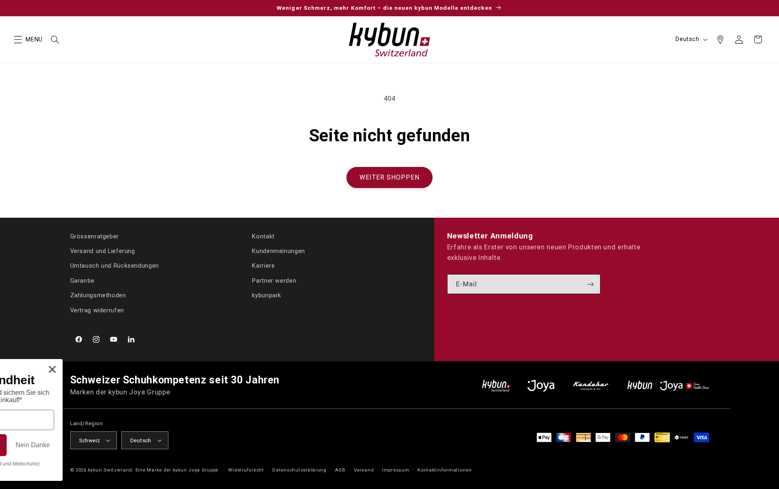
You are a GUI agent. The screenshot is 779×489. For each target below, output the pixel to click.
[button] (18, 39)
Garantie (82, 280)
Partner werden (274, 280)
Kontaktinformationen (444, 470)
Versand (364, 470)
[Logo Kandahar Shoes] (590, 386)
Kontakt (263, 236)
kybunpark (266, 295)
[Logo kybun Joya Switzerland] (668, 386)
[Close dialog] (280, 364)
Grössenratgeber (94, 236)
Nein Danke (260, 449)
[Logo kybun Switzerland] (496, 386)
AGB (340, 470)
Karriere (263, 265)
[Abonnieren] (590, 284)
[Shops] (720, 39)
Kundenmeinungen (278, 251)
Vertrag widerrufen (97, 310)
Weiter (165, 450)
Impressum (395, 470)
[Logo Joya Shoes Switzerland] (540, 386)
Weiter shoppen (389, 177)
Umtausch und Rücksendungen (114, 265)
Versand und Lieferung (102, 251)
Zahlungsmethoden (98, 295)
